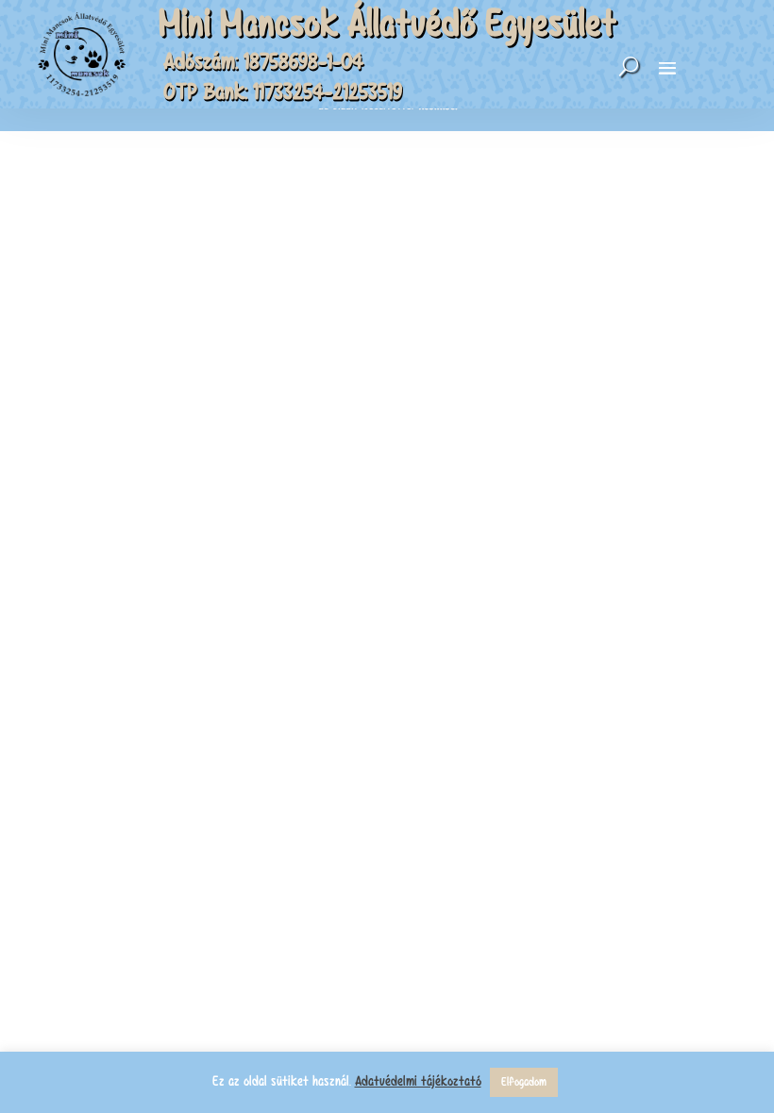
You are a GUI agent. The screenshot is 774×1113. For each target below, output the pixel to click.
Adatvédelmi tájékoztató (418, 1080)
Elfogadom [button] (524, 1081)
